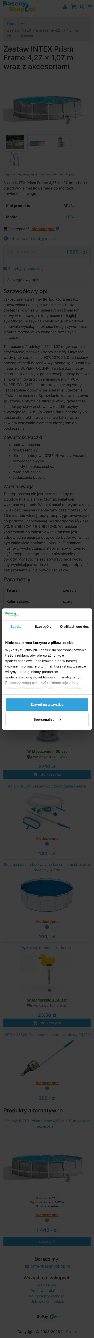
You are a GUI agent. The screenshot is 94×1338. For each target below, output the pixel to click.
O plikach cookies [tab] (74, 626)
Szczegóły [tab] (43, 626)
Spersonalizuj (44, 719)
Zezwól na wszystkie (47, 704)
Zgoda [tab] (15, 626)
